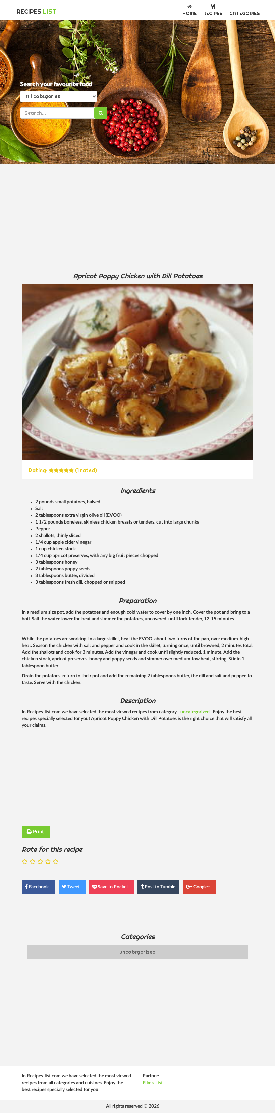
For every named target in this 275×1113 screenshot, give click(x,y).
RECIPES (36, 11)
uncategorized (195, 712)
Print (38, 831)
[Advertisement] (137, 218)
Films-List (153, 1083)
